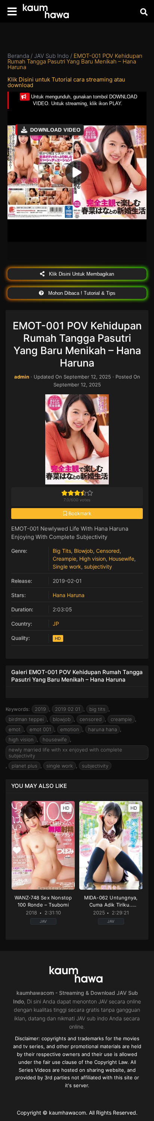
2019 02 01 (67, 709)
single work (59, 766)
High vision (92, 558)
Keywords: (18, 709)
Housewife (121, 558)
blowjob (62, 719)
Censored (108, 551)
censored (91, 719)
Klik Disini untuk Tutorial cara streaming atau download (66, 82)
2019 (40, 709)
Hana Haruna (68, 595)
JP (56, 623)
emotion (69, 729)
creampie (121, 719)
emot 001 (40, 729)
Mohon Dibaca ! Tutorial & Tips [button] (81, 293)
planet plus (24, 766)
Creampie (64, 558)
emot (15, 729)
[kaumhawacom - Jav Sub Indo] (46, 11)
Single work (67, 566)
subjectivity (98, 566)
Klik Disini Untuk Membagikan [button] (80, 274)
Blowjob (83, 551)
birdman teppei (26, 719)
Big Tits (62, 551)
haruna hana (102, 729)
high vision (21, 739)
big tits (97, 709)
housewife (55, 739)
